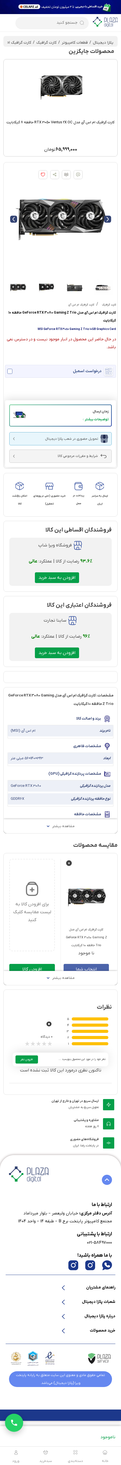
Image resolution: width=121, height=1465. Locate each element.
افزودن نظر (27, 1059)
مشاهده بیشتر (63, 826)
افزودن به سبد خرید (57, 577)
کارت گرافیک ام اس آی (81, 305)
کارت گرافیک (46, 42)
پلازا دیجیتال (103, 42)
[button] (60, 415)
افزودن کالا (32, 969)
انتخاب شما (86, 969)
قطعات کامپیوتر (75, 42)
